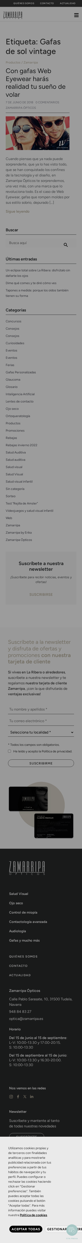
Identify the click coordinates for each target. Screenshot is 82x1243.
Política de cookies (33, 1215)
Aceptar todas (26, 1229)
